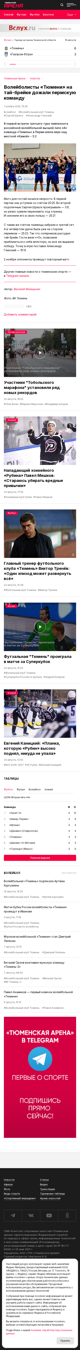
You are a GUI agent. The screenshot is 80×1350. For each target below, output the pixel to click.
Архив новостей (50, 1198)
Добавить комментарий (20, 314)
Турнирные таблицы (52, 1193)
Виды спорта (12, 1193)
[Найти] (62, 5)
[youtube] (49, 1215)
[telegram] (13, 1215)
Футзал (21, 14)
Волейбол (10, 112)
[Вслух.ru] (40, 28)
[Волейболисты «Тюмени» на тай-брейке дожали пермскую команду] (40, 167)
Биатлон (48, 14)
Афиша (8, 1184)
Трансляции (47, 1189)
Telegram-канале (17, 275)
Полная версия (40, 857)
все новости (69, 872)
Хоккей (8, 14)
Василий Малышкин (27, 289)
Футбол (35, 14)
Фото (7, 1189)
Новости (9, 1179)
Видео (44, 1184)
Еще (70, 14)
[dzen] (67, 1215)
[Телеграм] (40, 1077)
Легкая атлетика (16, 332)
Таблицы (11, 778)
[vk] (31, 1215)
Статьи (44, 1179)
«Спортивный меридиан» (20, 1198)
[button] (5, 64)
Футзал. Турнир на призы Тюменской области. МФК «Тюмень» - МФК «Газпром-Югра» (40, 49)
